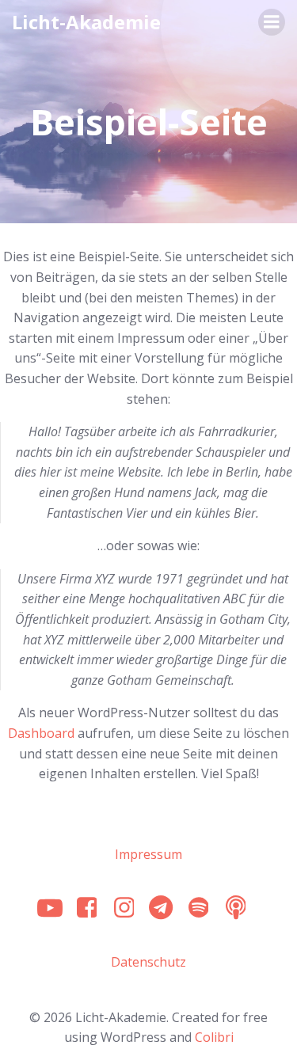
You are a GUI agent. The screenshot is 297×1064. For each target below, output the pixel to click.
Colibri (214, 1037)
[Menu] (271, 22)
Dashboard (41, 733)
